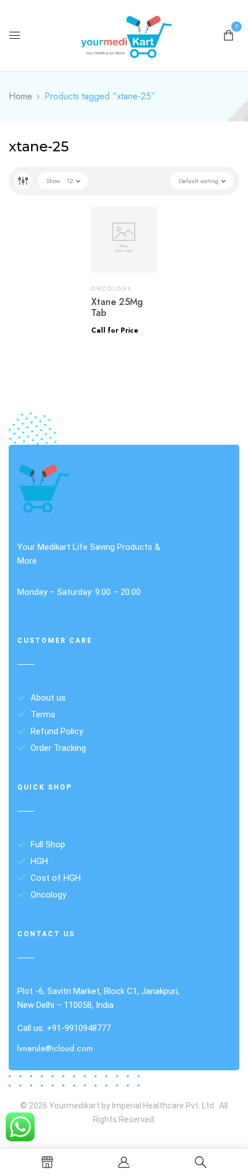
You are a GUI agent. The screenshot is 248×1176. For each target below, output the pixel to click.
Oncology (111, 288)
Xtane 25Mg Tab (117, 307)
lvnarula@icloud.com (55, 1048)
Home (20, 96)
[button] (228, 34)
